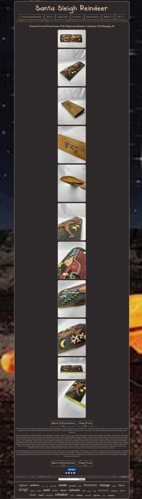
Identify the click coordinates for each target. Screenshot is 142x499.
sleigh (23, 489)
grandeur (72, 486)
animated (111, 495)
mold (46, 490)
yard (40, 495)
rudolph (88, 495)
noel (47, 486)
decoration (103, 490)
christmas (90, 485)
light (42, 486)
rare (72, 495)
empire (122, 490)
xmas (114, 486)
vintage (104, 485)
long (94, 491)
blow (121, 485)
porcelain (53, 486)
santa (62, 485)
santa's (55, 490)
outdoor (34, 485)
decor (63, 490)
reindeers (114, 491)
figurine (97, 495)
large (104, 495)
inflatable (74, 490)
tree (80, 486)
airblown (32, 491)
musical (49, 495)
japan (39, 491)
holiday (79, 495)
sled (83, 491)
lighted (23, 485)
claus (32, 494)
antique (89, 491)
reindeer (61, 494)
